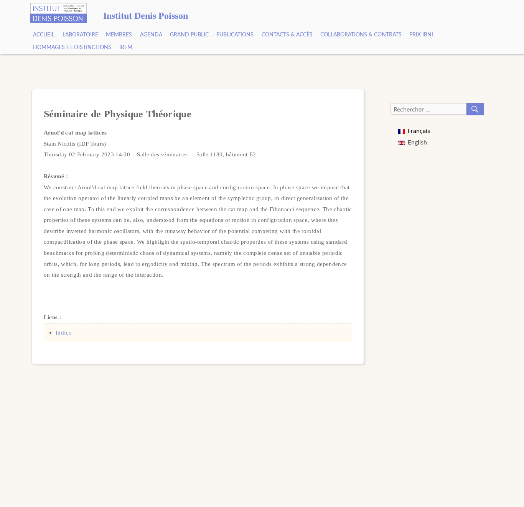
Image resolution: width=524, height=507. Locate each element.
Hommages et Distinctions (72, 47)
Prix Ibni (421, 35)
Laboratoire (80, 35)
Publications (235, 35)
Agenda (151, 35)
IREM (125, 47)
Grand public (189, 35)
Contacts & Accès (287, 35)
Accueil (43, 35)
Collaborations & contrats (361, 35)
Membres (119, 35)
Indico (64, 332)
